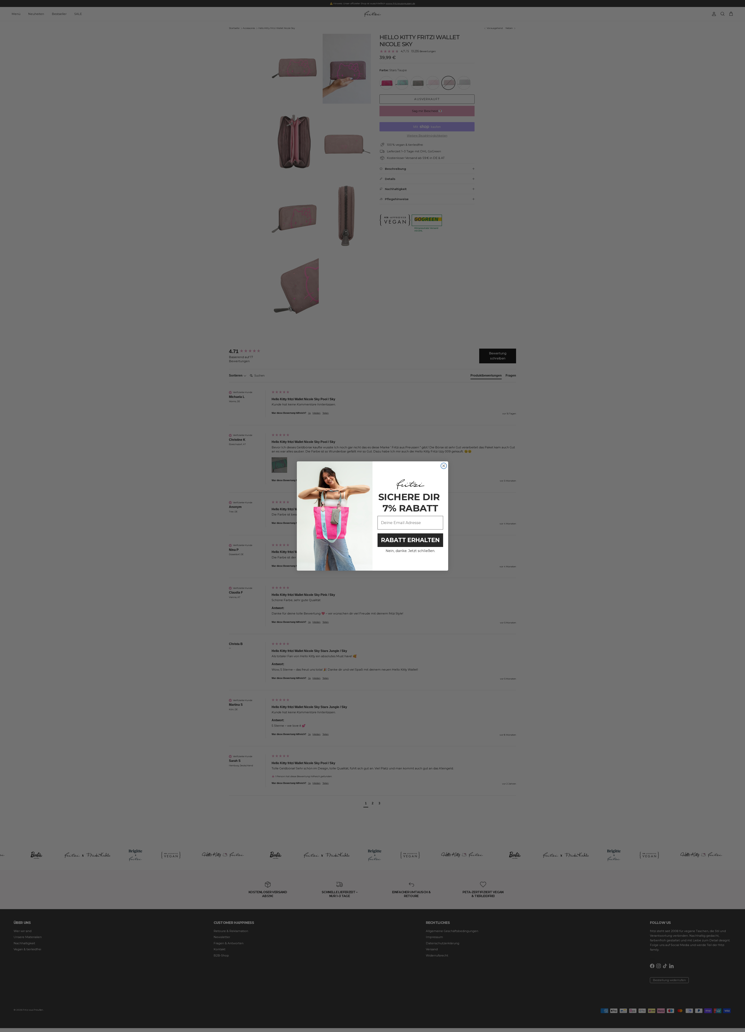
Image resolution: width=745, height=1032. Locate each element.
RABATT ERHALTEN (410, 540)
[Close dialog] (444, 466)
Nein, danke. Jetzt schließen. (410, 551)
